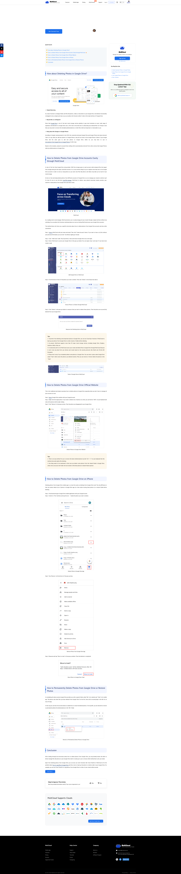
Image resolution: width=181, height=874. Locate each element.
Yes (93, 783)
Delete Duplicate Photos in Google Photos (121, 70)
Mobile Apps (76, 2)
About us (95, 850)
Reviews (95, 852)
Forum (71, 857)
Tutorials (72, 855)
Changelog (72, 859)
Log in (106, 2)
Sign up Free (122, 58)
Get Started (111, 2)
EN (120, 2)
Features (67, 2)
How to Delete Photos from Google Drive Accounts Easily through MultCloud (66, 52)
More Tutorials (115, 77)
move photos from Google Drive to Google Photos (57, 142)
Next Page (49, 771)
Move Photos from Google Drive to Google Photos (121, 72)
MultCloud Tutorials (54, 6)
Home (48, 6)
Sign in (50, 397)
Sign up (50, 232)
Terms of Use (133, 872)
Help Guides (72, 852)
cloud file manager (67, 180)
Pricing (83, 2)
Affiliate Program (97, 855)
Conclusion (50, 62)
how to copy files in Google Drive (61, 765)
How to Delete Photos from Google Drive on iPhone (60, 57)
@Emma (102, 30)
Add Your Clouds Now (95, 821)
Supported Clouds (49, 859)
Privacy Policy (125, 872)
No (101, 783)
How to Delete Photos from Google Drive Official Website (62, 55)
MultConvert (92, 2)
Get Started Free (54, 31)
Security (47, 857)
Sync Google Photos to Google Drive (120, 75)
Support (100, 2)
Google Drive (54, 123)
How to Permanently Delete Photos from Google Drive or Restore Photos (66, 60)
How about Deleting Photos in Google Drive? (59, 50)
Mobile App (47, 850)
